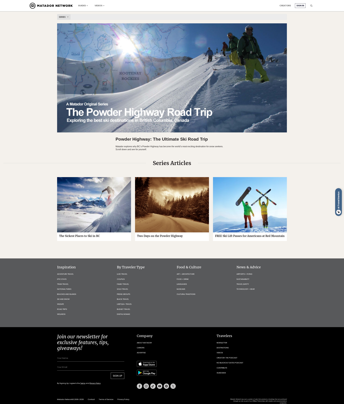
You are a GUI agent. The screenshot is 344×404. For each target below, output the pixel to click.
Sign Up (117, 375)
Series (62, 17)
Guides (82, 5)
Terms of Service (106, 399)
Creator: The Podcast (227, 358)
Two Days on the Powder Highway (160, 236)
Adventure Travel (65, 274)
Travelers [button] (224, 336)
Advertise (141, 352)
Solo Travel (122, 289)
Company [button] (145, 336)
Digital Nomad (123, 314)
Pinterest (166, 386)
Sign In (300, 5)
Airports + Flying (244, 274)
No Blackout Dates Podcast (230, 362)
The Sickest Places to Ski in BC (79, 236)
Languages (182, 284)
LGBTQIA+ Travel (124, 304)
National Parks (64, 289)
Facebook (139, 386)
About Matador (144, 342)
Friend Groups (123, 294)
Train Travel (62, 284)
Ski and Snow (63, 299)
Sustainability (242, 279)
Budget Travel (123, 309)
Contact (91, 399)
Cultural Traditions (186, 294)
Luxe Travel (122, 274)
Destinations (223, 347)
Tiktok (153, 386)
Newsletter (222, 342)
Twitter (173, 386)
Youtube (159, 386)
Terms (82, 383)
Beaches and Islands (66, 294)
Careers (140, 347)
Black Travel (123, 299)
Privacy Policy (95, 383)
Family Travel (123, 284)
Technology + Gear (245, 289)
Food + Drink (183, 279)
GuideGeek (221, 373)
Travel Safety (242, 284)
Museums (181, 289)
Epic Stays (62, 279)
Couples (121, 279)
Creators (285, 5)
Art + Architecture (186, 274)
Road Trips (62, 309)
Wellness (61, 314)
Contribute (222, 368)
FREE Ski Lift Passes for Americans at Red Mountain (250, 236)
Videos (98, 5)
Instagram (146, 386)
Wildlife (60, 304)
